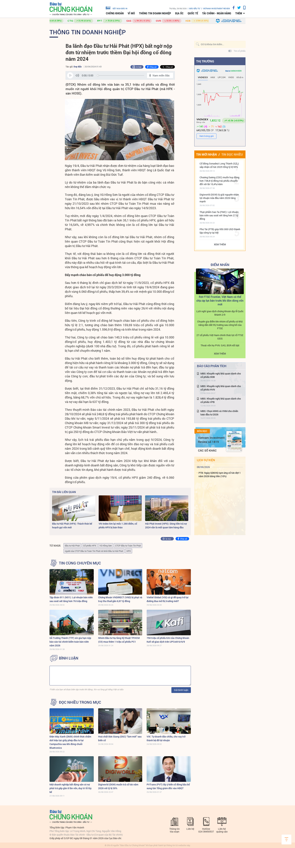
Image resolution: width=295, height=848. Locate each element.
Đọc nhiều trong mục (80, 702)
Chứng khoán (115, 13)
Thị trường (205, 61)
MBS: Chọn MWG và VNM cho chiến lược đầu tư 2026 (219, 412)
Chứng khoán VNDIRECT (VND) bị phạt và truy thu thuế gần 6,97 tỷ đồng (120, 599)
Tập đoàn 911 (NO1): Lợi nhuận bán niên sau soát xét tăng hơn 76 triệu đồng (71, 599)
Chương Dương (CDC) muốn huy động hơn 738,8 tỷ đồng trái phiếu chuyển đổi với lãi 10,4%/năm (219, 181)
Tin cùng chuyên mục (80, 563)
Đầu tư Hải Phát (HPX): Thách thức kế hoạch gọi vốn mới (72, 525)
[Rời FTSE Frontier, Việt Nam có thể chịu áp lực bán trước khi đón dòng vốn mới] (220, 281)
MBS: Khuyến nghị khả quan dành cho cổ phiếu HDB (220, 375)
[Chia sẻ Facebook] (232, 8)
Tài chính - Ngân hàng (216, 13)
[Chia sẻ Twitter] (238, 8)
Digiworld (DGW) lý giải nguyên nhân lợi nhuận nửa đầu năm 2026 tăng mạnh (219, 198)
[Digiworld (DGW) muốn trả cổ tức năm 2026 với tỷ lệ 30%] (120, 769)
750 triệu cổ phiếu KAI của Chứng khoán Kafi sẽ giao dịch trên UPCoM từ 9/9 (168, 639)
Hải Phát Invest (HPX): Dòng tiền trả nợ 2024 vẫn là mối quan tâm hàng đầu (166, 525)
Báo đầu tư (194, 8)
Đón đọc (202, 431)
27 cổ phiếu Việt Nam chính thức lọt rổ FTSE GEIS (219, 337)
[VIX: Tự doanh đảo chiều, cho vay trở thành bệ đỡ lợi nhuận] (169, 721)
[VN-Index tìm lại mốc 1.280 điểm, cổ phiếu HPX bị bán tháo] (120, 508)
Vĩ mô (131, 13)
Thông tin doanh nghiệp (155, 13)
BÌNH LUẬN (68, 658)
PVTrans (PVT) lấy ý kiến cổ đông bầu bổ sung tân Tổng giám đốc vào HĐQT (168, 786)
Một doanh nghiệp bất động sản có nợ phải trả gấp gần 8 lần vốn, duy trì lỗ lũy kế (71, 788)
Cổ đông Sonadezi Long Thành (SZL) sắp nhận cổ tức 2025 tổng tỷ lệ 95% (219, 165)
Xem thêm (220, 244)
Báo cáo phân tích (211, 366)
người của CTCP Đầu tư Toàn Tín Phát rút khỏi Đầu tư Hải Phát (94, 551)
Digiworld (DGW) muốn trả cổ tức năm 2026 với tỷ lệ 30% (118, 786)
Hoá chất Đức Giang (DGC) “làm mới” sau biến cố (120, 738)
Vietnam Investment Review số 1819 (211, 440)
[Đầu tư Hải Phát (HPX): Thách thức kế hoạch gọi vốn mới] (73, 508)
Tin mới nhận (206, 154)
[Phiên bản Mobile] (243, 8)
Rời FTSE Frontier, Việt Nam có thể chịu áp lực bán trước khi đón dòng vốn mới (219, 300)
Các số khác (207, 450)
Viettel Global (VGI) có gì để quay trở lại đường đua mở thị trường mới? (167, 599)
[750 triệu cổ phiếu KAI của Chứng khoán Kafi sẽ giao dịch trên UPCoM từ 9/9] (169, 622)
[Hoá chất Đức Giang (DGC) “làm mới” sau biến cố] (120, 721)
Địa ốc (179, 13)
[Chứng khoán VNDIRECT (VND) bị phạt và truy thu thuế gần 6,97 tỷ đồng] (120, 582)
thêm (238, 13)
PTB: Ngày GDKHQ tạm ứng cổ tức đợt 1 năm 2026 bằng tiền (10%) (220, 474)
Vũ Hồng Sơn (106, 545)
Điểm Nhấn (220, 264)
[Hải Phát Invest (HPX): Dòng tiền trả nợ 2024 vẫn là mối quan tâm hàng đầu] (166, 508)
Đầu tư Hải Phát (72, 545)
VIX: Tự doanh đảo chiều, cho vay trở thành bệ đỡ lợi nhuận (166, 738)
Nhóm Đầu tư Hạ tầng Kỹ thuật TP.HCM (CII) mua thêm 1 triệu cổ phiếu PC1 (119, 639)
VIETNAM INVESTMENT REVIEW (216, 8)
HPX (129, 551)
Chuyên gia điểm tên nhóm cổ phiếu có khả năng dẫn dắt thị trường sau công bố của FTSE (220, 325)
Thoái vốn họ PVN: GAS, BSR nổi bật (220, 345)
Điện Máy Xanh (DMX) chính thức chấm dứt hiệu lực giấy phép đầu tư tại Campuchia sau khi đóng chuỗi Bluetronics (70, 742)
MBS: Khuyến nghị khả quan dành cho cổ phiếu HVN (220, 388)
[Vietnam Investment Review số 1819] (234, 441)
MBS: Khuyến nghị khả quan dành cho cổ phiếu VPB (220, 400)
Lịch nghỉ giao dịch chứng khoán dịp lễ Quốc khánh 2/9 (219, 313)
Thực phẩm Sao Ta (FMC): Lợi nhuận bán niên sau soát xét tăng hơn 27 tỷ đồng (219, 215)
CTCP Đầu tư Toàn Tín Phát (128, 545)
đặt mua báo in (120, 8)
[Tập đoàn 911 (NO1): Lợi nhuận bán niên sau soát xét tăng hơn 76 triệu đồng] (72, 582)
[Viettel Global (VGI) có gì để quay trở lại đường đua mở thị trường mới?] (169, 582)
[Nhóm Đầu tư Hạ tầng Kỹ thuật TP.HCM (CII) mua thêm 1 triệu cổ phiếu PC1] (120, 622)
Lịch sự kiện (206, 460)
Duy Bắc (78, 66)
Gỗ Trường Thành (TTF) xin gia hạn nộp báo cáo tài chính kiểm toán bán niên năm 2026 (70, 641)
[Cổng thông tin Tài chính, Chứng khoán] (71, 9)
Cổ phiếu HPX (89, 545)
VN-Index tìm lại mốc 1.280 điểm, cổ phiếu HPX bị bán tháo (118, 525)
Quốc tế (193, 13)
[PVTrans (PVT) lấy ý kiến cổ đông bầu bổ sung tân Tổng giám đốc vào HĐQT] (169, 769)
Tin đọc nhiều (232, 154)
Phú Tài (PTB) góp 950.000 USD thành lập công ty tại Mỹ (220, 231)
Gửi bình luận (181, 690)
